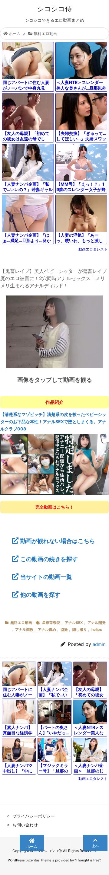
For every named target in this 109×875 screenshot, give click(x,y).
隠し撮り (79, 629)
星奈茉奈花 (51, 622)
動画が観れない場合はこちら (57, 540)
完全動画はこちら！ (54, 506)
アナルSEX (74, 622)
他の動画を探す (40, 594)
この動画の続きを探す (49, 559)
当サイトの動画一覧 (46, 576)
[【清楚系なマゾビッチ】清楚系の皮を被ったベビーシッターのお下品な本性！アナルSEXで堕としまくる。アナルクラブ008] (54, 464)
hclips (96, 629)
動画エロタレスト (92, 249)
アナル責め (47, 629)
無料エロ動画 (45, 33)
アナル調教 (24, 629)
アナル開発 (97, 622)
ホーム (15, 33)
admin (99, 644)
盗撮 (64, 629)
